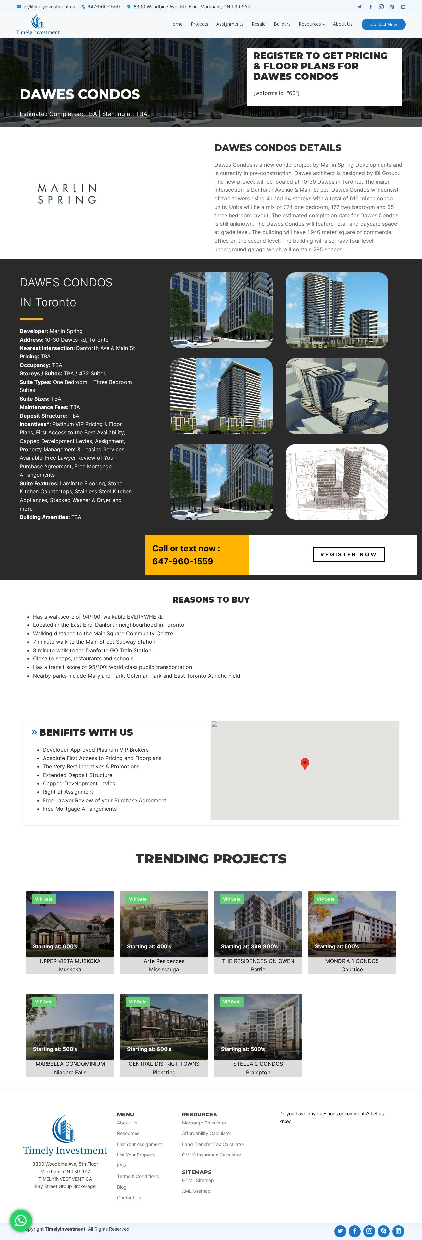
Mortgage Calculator (204, 1123)
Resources (310, 24)
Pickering (164, 1072)
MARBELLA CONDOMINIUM (70, 1063)
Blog (122, 1187)
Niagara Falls (70, 1072)
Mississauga (164, 969)
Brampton (258, 1072)
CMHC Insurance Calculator (211, 1155)
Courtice (352, 969)
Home (176, 24)
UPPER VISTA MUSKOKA (70, 961)
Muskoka (70, 969)
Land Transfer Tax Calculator (213, 1144)
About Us (343, 24)
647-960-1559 (103, 6)
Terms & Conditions (138, 1176)
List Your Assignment (139, 1144)
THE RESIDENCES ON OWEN (258, 961)
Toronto (55, 302)
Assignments (230, 24)
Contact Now (383, 24)
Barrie (258, 969)
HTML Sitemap (198, 1180)
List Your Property (136, 1155)
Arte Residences (164, 961)
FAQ (121, 1165)
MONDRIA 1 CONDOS (352, 961)
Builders (282, 24)
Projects (199, 24)
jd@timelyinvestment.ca (49, 6)
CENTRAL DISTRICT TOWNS (164, 1063)
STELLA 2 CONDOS (258, 1063)
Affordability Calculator (206, 1133)
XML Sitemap (196, 1191)
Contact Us (129, 1197)
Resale (259, 24)
